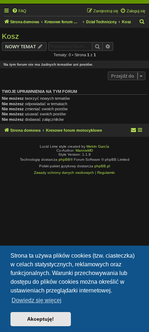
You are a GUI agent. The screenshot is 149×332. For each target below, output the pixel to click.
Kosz (10, 36)
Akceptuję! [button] (40, 319)
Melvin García (97, 146)
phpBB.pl (102, 166)
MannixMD (84, 150)
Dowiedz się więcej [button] (36, 300)
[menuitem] (19, 11)
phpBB (64, 159)
